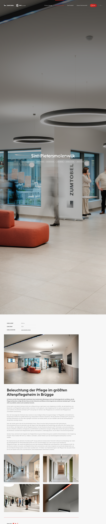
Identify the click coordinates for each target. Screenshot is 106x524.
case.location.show (26, 329)
